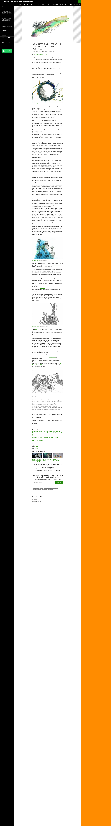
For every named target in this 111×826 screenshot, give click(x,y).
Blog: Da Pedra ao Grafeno (75, 4)
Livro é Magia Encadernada (56, 460)
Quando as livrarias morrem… (47, 460)
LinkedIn (36, 446)
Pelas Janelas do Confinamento (39, 435)
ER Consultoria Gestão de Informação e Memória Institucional (17, 1)
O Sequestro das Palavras (37, 500)
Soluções (31, 4)
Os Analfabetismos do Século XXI (39, 496)
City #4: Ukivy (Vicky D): (36, 326)
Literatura (45, 489)
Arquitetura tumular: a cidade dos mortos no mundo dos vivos (46, 431)
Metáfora (51, 489)
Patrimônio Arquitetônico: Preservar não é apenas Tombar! (45, 437)
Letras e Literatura (37, 489)
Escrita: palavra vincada (37, 440)
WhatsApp (8, 51)
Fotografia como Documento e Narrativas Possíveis (43, 438)
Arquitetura (35, 488)
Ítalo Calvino (54, 488)
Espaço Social (47, 488)
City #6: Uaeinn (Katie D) (36, 260)
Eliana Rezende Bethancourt (49, 51)
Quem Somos (19, 4)
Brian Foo (51, 331)
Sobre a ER (25, 4)
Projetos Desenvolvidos (52, 4)
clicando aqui (43, 288)
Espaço (41, 488)
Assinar (59, 482)
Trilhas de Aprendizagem (40, 4)
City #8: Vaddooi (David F (36, 103)
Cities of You (38, 329)
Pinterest (36, 448)
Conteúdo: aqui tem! (63, 4)
